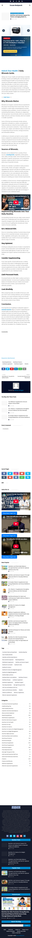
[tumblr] (4, 477)
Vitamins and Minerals (7, 692)
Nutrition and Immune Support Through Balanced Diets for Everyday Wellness (18, 575)
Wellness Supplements (19, 692)
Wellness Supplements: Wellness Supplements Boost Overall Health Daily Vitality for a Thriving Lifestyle (18, 614)
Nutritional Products (17, 362)
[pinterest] (19, 1)
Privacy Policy (25, 929)
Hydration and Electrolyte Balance (9, 657)
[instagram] (16, 1)
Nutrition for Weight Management (9, 672)
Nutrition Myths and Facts (7, 674)
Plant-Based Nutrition (7, 685)
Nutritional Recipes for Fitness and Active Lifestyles (19, 630)
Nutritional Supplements (7, 682)
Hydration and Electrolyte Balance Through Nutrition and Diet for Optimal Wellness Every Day (18, 568)
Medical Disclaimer (11, 931)
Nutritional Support (18, 363)
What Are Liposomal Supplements (9, 695)
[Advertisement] (16, 346)
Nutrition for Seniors (6, 667)
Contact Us (17, 929)
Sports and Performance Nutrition (9, 690)
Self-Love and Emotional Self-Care (9, 687)
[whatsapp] (21, 477)
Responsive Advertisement (8, 358)
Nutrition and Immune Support (22, 662)
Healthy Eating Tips (23, 652)
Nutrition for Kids (18, 664)
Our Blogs (10, 929)
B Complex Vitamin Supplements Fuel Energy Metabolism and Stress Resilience (19, 416)
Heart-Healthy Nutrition (7, 654)
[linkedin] (24, 836)
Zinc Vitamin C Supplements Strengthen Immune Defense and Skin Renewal (18, 409)
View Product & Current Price (10, 51)
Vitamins (26, 363)
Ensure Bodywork (16, 5)
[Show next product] (28, 30)
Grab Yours (7, 97)
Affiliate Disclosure (21, 931)
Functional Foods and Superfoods (9, 652)
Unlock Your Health (10, 71)
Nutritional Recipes (6, 679)
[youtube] (21, 473)
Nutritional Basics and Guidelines (9, 677)
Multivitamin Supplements (8, 662)
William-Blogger (19, 390)
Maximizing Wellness (6, 362)
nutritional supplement (7, 363)
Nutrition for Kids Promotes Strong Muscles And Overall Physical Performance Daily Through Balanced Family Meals (18, 639)
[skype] (22, 1)
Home (5, 929)
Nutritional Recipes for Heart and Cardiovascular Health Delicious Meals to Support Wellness (19, 598)
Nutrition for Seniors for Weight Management (19, 16)
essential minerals (6, 309)
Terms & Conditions (16, 932)
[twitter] (13, 1)
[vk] (16, 477)
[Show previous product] (3, 30)
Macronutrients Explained (7, 659)
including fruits (10, 154)
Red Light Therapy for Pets (19, 685)
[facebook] (10, 1)
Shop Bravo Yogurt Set (9, 513)
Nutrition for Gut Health (7, 664)
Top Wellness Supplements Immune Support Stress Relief (17, 402)
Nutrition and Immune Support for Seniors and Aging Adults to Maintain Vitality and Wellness (18, 622)
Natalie (4, 918)
